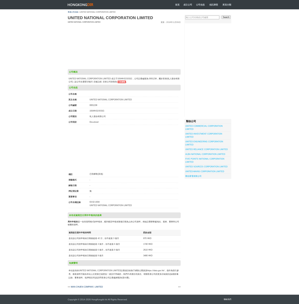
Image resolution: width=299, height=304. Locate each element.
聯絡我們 (227, 299)
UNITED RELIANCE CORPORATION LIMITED (206, 149)
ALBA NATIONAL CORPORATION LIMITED (205, 154)
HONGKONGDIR (80, 4)
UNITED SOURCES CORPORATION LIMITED (206, 166)
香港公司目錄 (73, 12)
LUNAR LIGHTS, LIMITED (167, 287)
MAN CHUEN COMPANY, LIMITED (87, 287)
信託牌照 (213, 4)
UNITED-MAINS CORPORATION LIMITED (204, 171)
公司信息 (200, 4)
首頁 (177, 4)
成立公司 (187, 4)
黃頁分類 (227, 4)
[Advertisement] (124, 45)
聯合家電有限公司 (193, 176)
